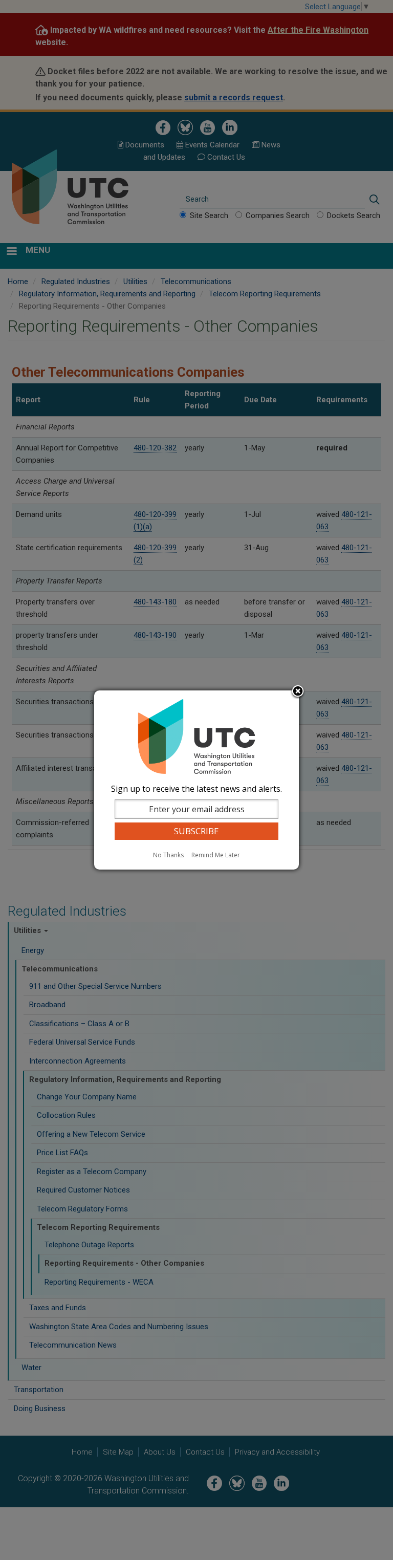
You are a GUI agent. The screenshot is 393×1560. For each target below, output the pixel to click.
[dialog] (196, 780)
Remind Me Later (215, 855)
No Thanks (168, 855)
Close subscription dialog (297, 692)
